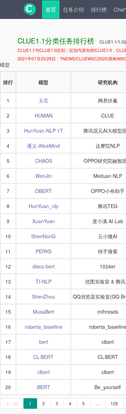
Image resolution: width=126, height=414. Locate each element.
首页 (51, 9)
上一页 (12, 403)
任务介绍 (73, 9)
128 (114, 403)
